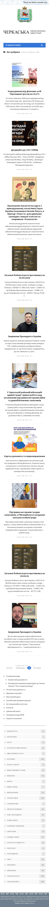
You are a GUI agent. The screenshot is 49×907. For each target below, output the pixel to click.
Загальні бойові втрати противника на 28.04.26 (24, 574)
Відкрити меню (14, 45)
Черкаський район (13, 881)
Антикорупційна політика (16, 704)
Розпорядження (12, 854)
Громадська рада (12, 803)
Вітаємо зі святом (13, 764)
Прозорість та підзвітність (15, 842)
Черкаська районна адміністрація (24, 14)
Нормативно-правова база (15, 826)
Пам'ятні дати (11, 831)
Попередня (20, 668)
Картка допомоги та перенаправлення (24, 456)
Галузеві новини (12, 798)
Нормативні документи (17, 680)
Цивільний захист (13, 711)
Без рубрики (11, 759)
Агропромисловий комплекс (17, 748)
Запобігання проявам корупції (18, 700)
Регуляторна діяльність (16, 689)
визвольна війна (12, 792)
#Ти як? (9, 742)
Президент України (13, 837)
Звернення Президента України (24, 336)
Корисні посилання (14, 718)
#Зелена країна (12, 737)
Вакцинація (11, 776)
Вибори (9, 781)
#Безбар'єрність (12, 731)
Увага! (9, 859)
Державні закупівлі (14, 693)
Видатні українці (12, 787)
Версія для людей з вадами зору (35, 2)
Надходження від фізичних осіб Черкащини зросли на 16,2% (24, 92)
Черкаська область (13, 876)
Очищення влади (13, 676)
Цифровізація (11, 870)
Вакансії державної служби (16, 770)
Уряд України (11, 865)
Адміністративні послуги (15, 753)
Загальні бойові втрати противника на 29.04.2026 (24, 276)
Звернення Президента (14, 809)
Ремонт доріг (11, 848)
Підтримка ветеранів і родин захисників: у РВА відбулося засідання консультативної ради (24, 515)
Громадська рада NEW (15, 715)
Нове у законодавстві (14, 815)
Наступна (37, 668)
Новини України (12, 820)
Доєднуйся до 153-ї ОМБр (24, 149)
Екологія (9, 707)
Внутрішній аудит (13, 697)
